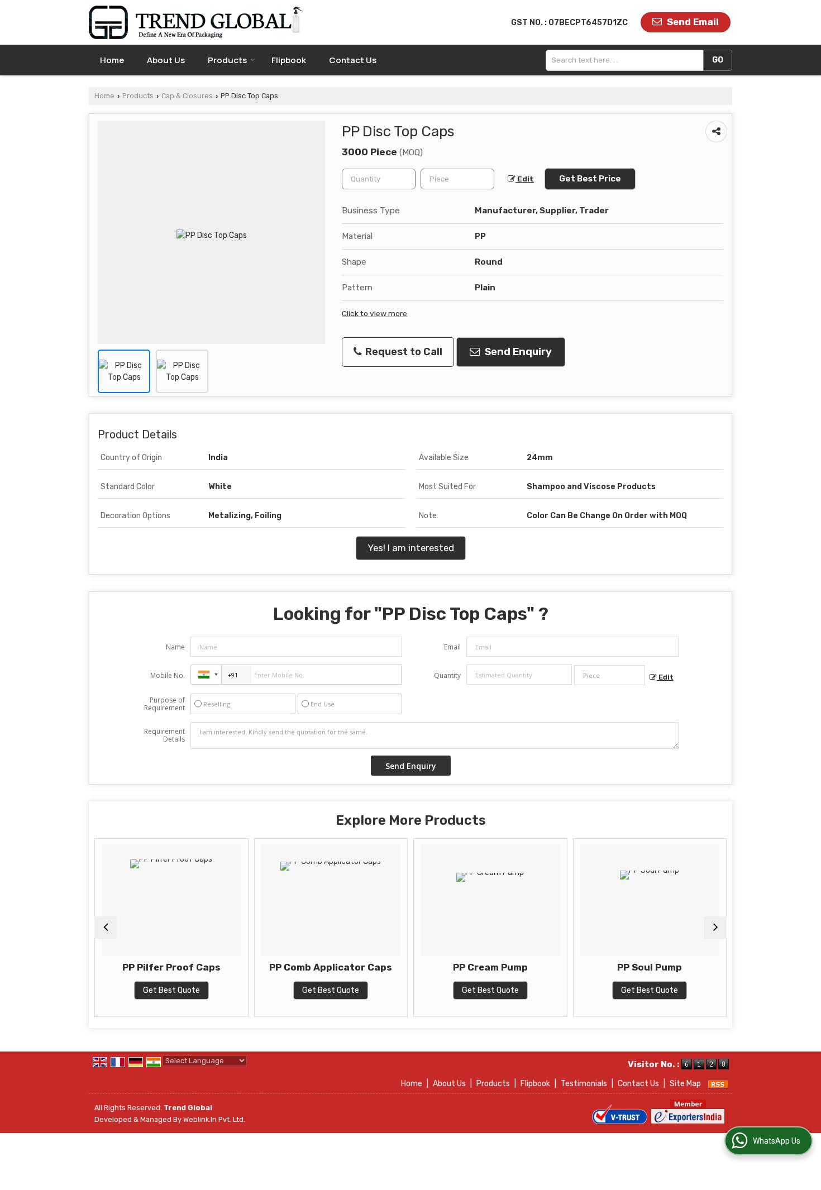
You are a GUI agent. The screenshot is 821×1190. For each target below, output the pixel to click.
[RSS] (718, 1083)
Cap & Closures (187, 96)
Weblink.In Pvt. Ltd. (214, 1119)
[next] (715, 927)
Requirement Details (164, 735)
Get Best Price (590, 179)
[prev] (105, 927)
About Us (166, 60)
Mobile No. (167, 675)
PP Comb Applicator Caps (330, 967)
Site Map (685, 1083)
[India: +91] (206, 675)
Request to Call (402, 352)
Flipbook (288, 60)
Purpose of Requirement (164, 704)
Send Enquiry (517, 352)
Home (112, 60)
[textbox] (627, 60)
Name (175, 647)
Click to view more (374, 313)
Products (227, 60)
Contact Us (352, 60)
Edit (524, 178)
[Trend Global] (196, 22)
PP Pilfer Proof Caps (171, 967)
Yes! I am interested (410, 547)
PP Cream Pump (490, 967)
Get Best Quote (171, 990)
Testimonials (584, 1083)
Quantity (447, 675)
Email (452, 647)
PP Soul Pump (649, 967)
